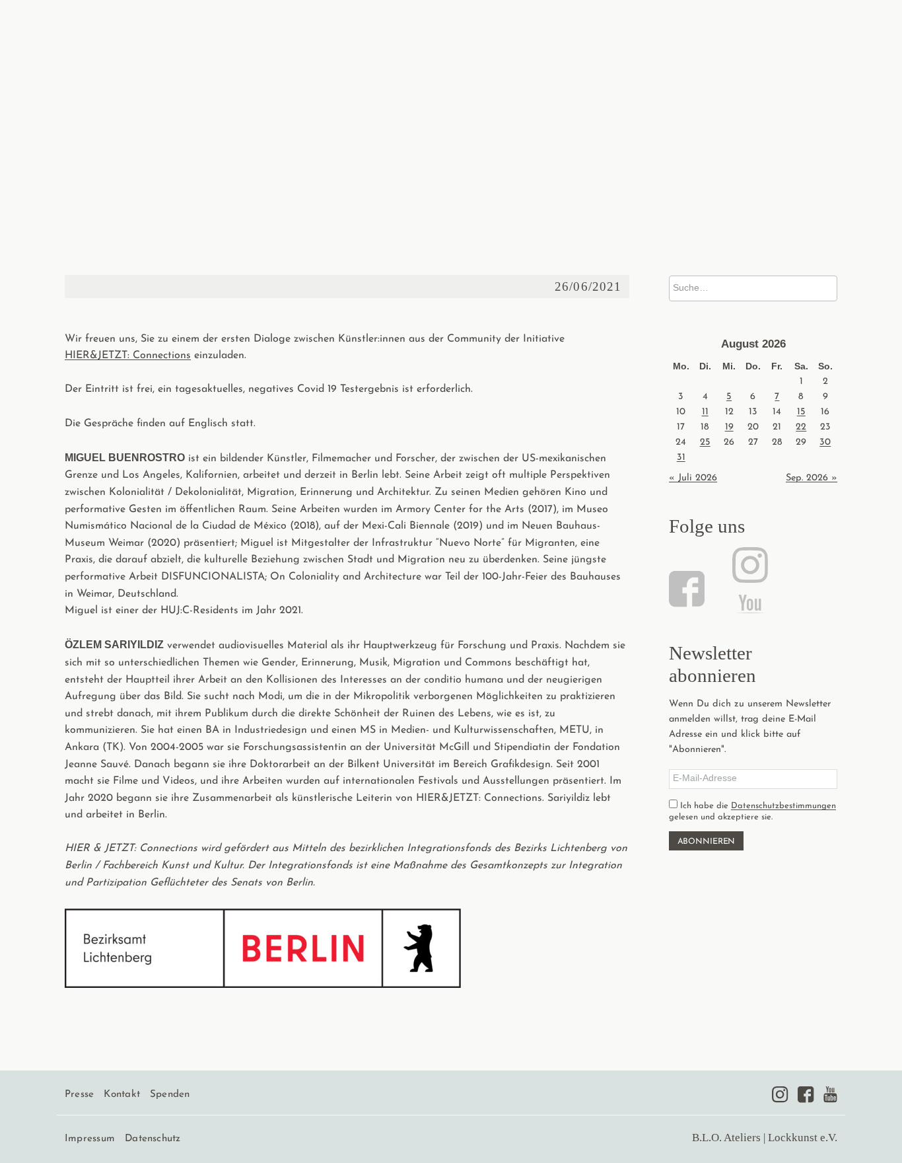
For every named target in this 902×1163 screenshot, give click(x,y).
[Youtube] (830, 1094)
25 (705, 442)
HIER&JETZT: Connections (128, 355)
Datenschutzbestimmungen (783, 806)
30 (825, 442)
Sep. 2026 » (811, 478)
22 (801, 427)
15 (801, 412)
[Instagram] (748, 565)
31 (681, 458)
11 (705, 412)
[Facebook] (689, 589)
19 (729, 427)
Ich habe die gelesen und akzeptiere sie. (752, 811)
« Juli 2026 (693, 478)
